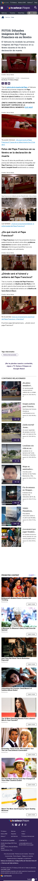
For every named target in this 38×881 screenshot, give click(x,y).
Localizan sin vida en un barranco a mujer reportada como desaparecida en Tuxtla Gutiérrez (29, 447)
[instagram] (16, 825)
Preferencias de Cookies (21, 853)
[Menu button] (2, 8)
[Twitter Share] (3, 83)
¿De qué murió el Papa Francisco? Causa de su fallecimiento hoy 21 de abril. (18, 142)
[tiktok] (19, 825)
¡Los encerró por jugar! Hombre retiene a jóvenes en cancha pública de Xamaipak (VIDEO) (29, 530)
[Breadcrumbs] (4, 17)
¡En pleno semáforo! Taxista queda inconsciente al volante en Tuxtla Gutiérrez (29, 384)
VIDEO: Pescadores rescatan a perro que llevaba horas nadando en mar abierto (29, 509)
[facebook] (22, 825)
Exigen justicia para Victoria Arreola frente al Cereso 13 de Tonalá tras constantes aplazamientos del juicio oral (29, 405)
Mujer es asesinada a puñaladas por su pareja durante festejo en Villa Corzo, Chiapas (29, 467)
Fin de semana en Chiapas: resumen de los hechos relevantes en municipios (29, 488)
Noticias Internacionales (9, 355)
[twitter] (13, 825)
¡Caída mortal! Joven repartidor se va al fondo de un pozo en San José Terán (29, 426)
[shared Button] (6, 83)
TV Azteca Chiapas (13, 79)
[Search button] (35, 8)
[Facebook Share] (9, 83)
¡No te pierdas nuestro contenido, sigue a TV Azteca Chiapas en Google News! (19, 366)
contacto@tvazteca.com (25, 843)
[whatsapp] (25, 825)
